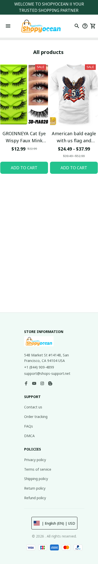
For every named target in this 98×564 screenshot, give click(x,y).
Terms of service (37, 469)
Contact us (33, 407)
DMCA (29, 435)
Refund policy (35, 497)
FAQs (28, 426)
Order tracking (35, 416)
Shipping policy (36, 478)
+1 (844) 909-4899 (39, 367)
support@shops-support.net (47, 373)
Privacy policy (35, 459)
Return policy (34, 488)
